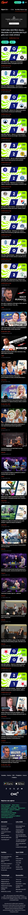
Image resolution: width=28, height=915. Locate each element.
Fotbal (2, 476)
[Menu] (26, 2)
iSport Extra (4, 379)
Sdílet (6, 42)
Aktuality (3, 452)
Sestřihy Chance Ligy (14, 38)
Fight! (2, 307)
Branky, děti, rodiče (5, 331)
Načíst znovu (14, 23)
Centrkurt (3, 428)
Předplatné (17, 2)
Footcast (3, 573)
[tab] (5, 9)
